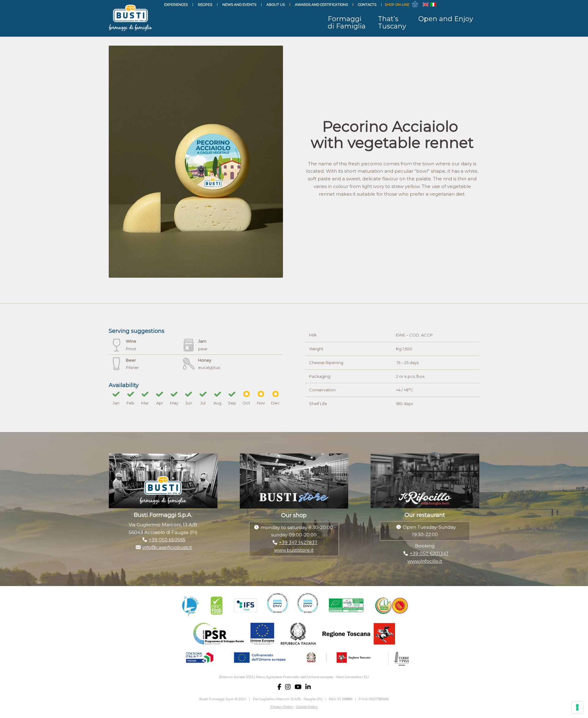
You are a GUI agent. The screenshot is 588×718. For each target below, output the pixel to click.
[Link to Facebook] (447, 4)
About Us (275, 4)
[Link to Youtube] (465, 4)
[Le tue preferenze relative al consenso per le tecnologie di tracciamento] (577, 707)
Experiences (176, 4)
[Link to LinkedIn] (474, 4)
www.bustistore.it (294, 550)
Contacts (367, 4)
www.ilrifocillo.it (424, 561)
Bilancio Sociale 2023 (236, 677)
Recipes (205, 4)
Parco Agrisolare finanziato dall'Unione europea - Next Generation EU (312, 677)
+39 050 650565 (167, 540)
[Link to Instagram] (456, 4)
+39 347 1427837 (298, 542)
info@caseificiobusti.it (167, 547)
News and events (239, 4)
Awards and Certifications (321, 4)
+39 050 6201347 (429, 553)
